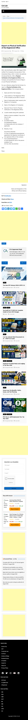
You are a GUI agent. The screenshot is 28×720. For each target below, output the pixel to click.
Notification (8, 195)
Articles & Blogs (5, 656)
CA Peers (3, 653)
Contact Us (3, 663)
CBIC (2, 692)
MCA (10, 202)
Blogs (23, 51)
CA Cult (5, 6)
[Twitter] (7, 673)
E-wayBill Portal (4, 682)
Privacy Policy (4, 668)
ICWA (2, 708)
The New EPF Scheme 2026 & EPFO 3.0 (14, 285)
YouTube (3, 1)
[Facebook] (3, 673)
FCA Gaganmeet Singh (7, 51)
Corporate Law (4, 651)
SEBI (2, 704)
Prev (5, 262)
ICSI (2, 711)
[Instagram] (11, 673)
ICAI (2, 706)
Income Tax (4, 646)
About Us (3, 665)
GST (2, 648)
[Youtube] (14, 673)
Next (22, 262)
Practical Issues (5, 658)
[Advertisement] (14, 33)
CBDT (2, 696)
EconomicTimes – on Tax (10, 559)
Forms (8, 307)
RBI (2, 701)
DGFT (2, 699)
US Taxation (9, 414)
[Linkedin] (18, 673)
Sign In (7, 1)
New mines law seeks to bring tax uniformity (12, 582)
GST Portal (3, 680)
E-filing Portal (4, 685)
